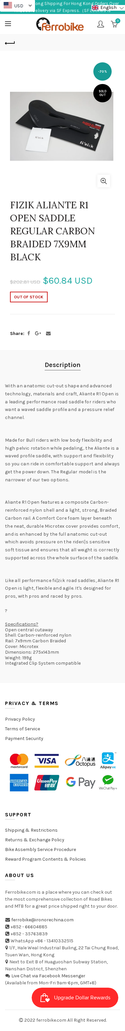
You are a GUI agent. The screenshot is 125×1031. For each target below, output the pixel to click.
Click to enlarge (103, 181)
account (101, 24)
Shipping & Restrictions (31, 830)
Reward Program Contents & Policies (45, 859)
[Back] (10, 42)
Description (63, 365)
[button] (108, 8)
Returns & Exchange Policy (34, 840)
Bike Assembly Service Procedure (40, 849)
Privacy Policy (20, 719)
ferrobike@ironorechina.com (42, 920)
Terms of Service (22, 729)
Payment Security (24, 738)
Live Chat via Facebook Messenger (48, 976)
